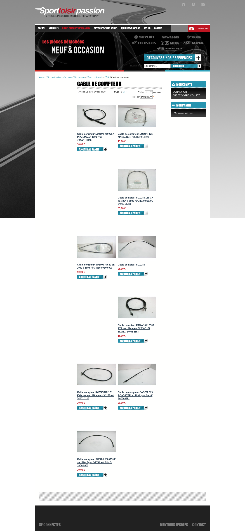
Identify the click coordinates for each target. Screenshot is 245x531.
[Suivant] (126, 92)
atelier (147, 28)
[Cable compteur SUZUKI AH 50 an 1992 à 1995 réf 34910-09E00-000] (96, 246)
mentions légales (174, 524)
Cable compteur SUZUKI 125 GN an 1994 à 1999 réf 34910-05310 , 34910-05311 (135, 200)
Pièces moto (79, 77)
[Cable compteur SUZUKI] (137, 246)
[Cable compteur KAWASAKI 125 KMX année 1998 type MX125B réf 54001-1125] (96, 374)
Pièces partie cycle (94, 77)
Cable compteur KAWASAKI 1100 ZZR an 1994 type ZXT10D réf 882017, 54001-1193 (136, 328)
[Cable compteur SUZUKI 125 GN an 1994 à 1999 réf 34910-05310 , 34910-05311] (137, 179)
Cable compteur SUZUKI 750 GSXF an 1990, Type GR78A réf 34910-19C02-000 (96, 462)
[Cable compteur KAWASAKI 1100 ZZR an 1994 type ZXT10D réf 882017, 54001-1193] (137, 307)
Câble (107, 77)
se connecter (50, 524)
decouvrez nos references (169, 57)
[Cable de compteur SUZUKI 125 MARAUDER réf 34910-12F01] (137, 116)
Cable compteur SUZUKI (131, 264)
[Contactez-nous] (203, 4)
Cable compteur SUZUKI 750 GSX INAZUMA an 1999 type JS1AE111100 (95, 137)
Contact (158, 28)
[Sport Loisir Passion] (183, 4)
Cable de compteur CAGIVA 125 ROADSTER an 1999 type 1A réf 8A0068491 (135, 395)
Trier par (136, 97)
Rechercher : (136, 65)
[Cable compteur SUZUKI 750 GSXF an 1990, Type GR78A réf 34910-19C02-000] (96, 441)
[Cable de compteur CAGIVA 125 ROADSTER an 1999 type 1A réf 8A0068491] (137, 374)
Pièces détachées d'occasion (59, 77)
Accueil (41, 28)
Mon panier (203, 28)
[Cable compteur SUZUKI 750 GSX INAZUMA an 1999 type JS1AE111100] (96, 116)
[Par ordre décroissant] (153, 97)
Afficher (141, 92)
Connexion (180, 92)
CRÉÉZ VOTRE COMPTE (186, 95)
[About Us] (193, 4)
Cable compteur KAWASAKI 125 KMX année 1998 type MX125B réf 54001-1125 (95, 395)
